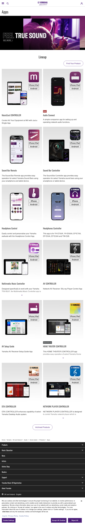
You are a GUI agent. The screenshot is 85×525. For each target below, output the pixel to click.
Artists (4, 461)
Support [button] (4, 477)
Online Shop (6, 466)
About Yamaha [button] (6, 488)
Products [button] (5, 445)
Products (42, 440)
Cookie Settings (8, 520)
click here (5, 511)
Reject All (74, 520)
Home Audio (33, 440)
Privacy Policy (13, 516)
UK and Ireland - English (12, 494)
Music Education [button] (7, 450)
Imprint (4, 516)
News (3, 455)
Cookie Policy (24, 516)
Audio (25, 440)
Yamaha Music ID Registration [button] (11, 482)
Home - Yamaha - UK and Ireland (12, 440)
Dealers (4, 472)
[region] (42, 511)
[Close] (81, 501)
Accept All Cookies (58, 520)
